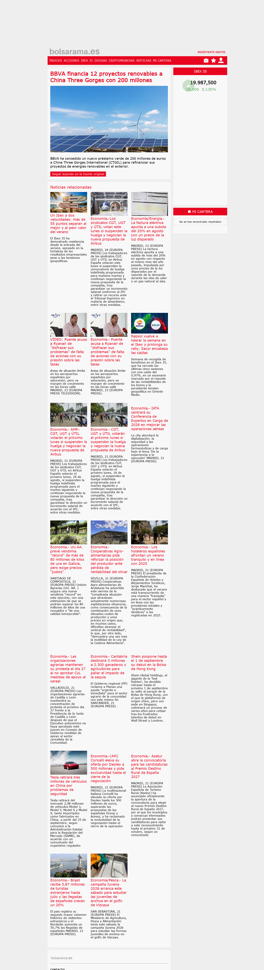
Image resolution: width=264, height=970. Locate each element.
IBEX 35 (87, 60)
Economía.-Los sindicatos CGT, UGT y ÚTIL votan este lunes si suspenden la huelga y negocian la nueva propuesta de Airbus (109, 230)
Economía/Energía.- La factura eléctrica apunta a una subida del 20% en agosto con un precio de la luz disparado (148, 228)
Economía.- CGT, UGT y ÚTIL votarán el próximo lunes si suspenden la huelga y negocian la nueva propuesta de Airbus (108, 439)
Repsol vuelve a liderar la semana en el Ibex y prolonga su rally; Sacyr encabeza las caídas (149, 344)
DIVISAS (100, 60)
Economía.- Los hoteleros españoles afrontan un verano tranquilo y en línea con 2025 (148, 555)
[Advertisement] (137, 25)
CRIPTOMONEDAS (122, 60)
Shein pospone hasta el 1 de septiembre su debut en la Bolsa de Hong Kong (149, 683)
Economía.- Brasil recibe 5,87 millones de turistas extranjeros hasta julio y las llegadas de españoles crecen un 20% (67, 913)
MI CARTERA (162, 60)
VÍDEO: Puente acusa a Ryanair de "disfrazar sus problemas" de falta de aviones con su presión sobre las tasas (68, 351)
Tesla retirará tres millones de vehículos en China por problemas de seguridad (68, 806)
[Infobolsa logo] (74, 52)
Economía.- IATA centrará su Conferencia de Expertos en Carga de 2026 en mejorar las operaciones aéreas (149, 439)
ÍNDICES (55, 60)
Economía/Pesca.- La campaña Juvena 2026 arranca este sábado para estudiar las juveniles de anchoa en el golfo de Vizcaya (109, 913)
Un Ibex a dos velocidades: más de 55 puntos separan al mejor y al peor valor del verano (68, 223)
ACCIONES (71, 60)
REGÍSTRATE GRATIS (211, 52)
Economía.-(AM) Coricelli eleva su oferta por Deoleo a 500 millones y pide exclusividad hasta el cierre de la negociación (108, 789)
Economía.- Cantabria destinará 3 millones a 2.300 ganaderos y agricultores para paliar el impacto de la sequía (109, 687)
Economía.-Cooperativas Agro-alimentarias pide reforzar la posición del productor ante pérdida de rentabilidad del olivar (109, 559)
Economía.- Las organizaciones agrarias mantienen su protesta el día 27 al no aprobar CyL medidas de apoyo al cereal (68, 689)
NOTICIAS (143, 60)
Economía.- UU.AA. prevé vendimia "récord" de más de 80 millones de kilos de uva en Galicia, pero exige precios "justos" (67, 559)
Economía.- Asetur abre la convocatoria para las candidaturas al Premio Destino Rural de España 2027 (149, 787)
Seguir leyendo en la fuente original (78, 174)
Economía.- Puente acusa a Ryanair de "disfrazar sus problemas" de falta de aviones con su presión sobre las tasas (107, 351)
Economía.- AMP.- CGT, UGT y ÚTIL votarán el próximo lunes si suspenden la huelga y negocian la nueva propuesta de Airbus (68, 441)
